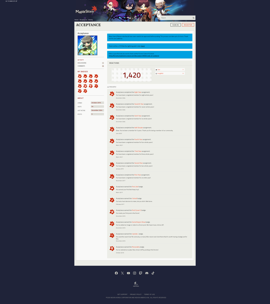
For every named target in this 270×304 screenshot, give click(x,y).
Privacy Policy (136, 294)
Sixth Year (137, 116)
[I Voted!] (80, 91)
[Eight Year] (80, 86)
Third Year (137, 151)
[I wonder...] (97, 86)
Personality (136, 247)
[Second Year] (91, 76)
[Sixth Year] (91, 81)
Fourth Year (138, 139)
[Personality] (91, 86)
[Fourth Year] (80, 81)
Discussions (90, 63)
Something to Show (138, 222)
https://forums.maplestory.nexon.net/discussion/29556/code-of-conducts (134, 56)
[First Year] (86, 76)
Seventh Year (139, 104)
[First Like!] (80, 76)
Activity (81, 60)
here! (143, 46)
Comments (90, 66)
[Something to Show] (86, 91)
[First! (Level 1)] (86, 86)
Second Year (138, 163)
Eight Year (137, 92)
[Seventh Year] (97, 81)
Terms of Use (149, 294)
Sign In (175, 25)
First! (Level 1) (136, 210)
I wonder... (135, 234)
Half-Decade (138, 127)
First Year (137, 175)
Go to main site (10, 1)
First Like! (135, 186)
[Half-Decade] (86, 81)
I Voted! (134, 198)
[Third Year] (97, 76)
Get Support (122, 294)
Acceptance (120, 92)
